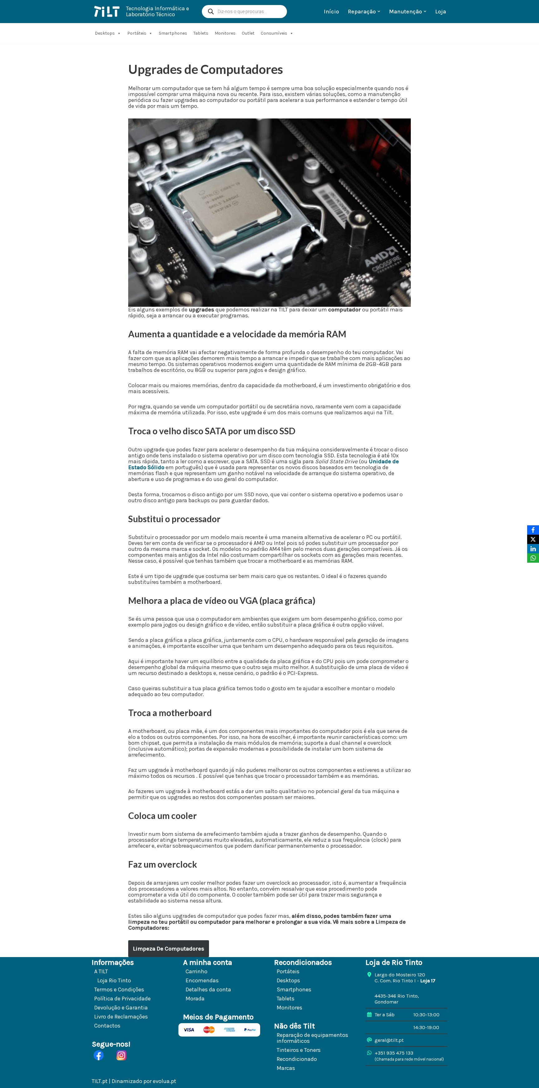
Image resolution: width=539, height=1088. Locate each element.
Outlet (248, 33)
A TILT (101, 971)
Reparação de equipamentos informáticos (312, 1038)
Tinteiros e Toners (299, 1050)
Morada (195, 998)
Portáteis (136, 33)
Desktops (105, 33)
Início (331, 11)
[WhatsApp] (533, 558)
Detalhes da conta (208, 989)
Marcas (286, 1068)
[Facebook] (533, 530)
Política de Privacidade (122, 998)
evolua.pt (164, 1081)
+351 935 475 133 (394, 1053)
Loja (440, 11)
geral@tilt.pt (389, 1040)
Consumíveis (274, 33)
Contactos (107, 1025)
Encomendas (202, 980)
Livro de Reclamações (121, 1016)
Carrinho (196, 971)
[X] (533, 539)
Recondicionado (297, 1059)
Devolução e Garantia (121, 1007)
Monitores (225, 33)
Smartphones (173, 33)
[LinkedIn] (533, 548)
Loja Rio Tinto (114, 980)
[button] (378, 11)
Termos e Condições (119, 989)
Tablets (200, 33)
